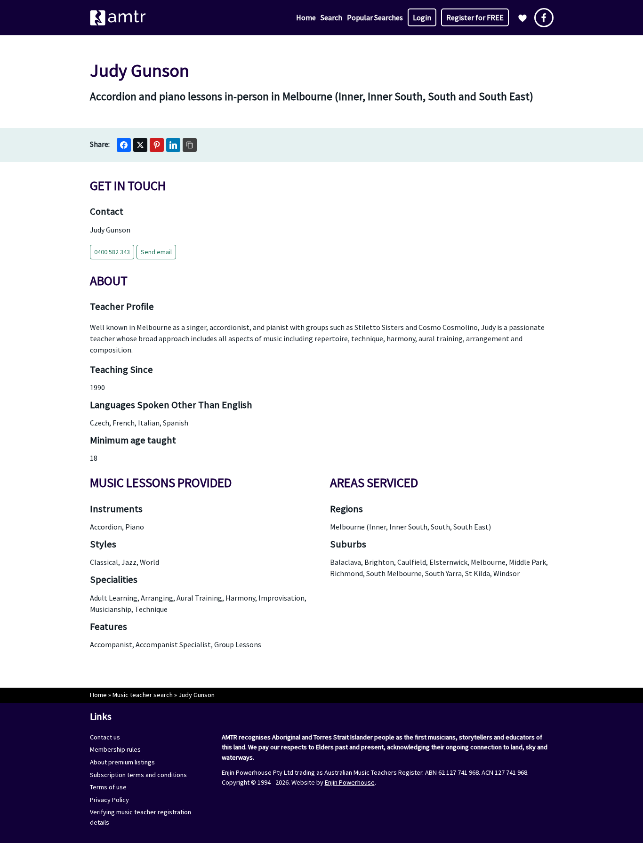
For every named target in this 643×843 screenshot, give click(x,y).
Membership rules (115, 749)
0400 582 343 (112, 252)
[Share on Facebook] (124, 145)
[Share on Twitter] (140, 145)
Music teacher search (143, 694)
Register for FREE (475, 17)
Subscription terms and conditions (138, 775)
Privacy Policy (109, 799)
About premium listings (122, 762)
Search (331, 17)
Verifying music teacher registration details (140, 817)
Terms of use (108, 787)
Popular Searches (375, 17)
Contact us (105, 737)
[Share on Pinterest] (157, 145)
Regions (346, 509)
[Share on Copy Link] (190, 145)
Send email (156, 252)
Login (422, 17)
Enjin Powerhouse (350, 782)
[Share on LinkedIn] (173, 145)
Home (306, 17)
